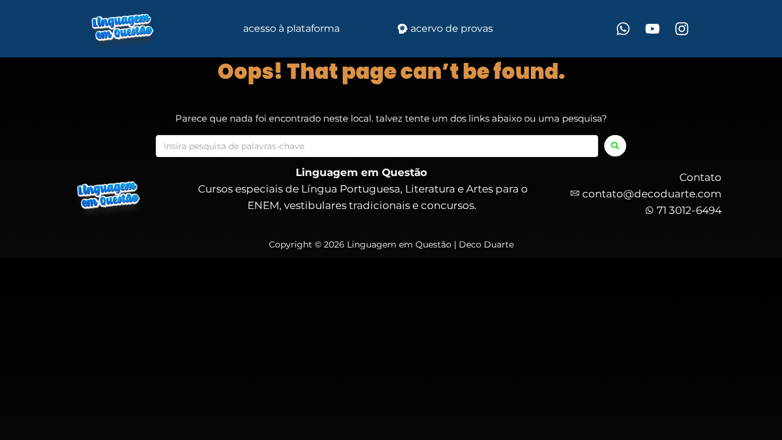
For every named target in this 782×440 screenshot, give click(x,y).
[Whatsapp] (623, 28)
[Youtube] (652, 28)
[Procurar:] (377, 146)
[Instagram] (681, 28)
